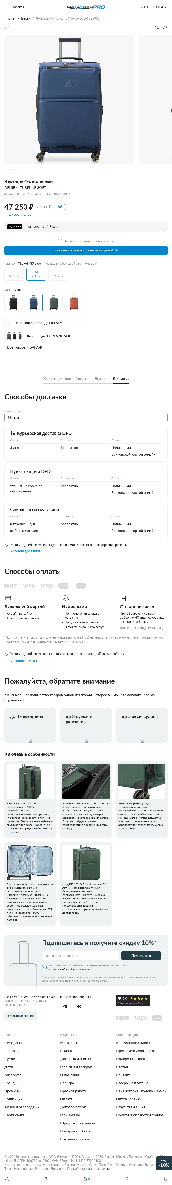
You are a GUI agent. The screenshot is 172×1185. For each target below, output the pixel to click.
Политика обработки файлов (140, 1115)
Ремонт (66, 1050)
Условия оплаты (23, 660)
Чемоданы (13, 1042)
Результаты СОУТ (131, 1107)
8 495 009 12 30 (43, 997)
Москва (18, 7)
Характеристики (57, 378)
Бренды (10, 1083)
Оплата (66, 1099)
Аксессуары (14, 1075)
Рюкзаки (11, 1050)
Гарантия (82, 378)
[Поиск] (6, 1178)
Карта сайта (14, 1115)
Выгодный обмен (74, 1139)
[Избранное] (126, 1178)
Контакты (124, 1075)
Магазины (68, 1042)
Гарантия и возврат (76, 1067)
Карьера (67, 1083)
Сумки (9, 1058)
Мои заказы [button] (70, 1115)
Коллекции (13, 1099)
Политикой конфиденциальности (72, 969)
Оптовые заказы (129, 1099)
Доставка (121, 378)
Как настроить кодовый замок (141, 1091)
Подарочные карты (132, 1058)
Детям (9, 1067)
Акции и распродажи (21, 1107)
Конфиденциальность (134, 1042)
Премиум (12, 1091)
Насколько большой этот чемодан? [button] (71, 263)
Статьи (122, 1067)
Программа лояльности (135, 1050)
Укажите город (13, 411)
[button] (165, 1178)
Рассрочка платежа (132, 1083)
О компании (70, 1075)
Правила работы (74, 1091)
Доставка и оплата (75, 1058)
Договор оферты (74, 1107)
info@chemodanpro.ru (75, 997)
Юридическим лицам (77, 1123)
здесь (106, 1168)
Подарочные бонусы (77, 1131)
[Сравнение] (46, 1178)
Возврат (101, 378)
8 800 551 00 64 (16, 997)
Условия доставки (25, 551)
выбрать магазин (24, 530)
